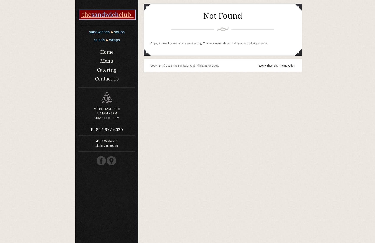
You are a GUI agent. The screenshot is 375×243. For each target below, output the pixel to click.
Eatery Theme (266, 65)
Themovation (287, 65)
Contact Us (107, 79)
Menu (106, 61)
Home (106, 52)
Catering (107, 70)
